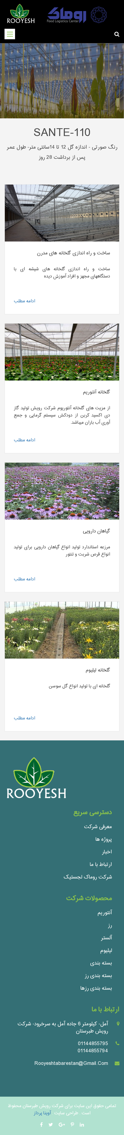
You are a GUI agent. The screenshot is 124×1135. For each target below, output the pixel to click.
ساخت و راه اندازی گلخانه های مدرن (73, 253)
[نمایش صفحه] (62, 213)
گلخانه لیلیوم (98, 670)
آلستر (106, 938)
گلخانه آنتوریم (96, 392)
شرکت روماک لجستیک (88, 877)
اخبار (107, 852)
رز (110, 925)
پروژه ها (103, 839)
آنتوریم (105, 912)
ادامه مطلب (24, 301)
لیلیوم (106, 950)
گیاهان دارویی (96, 531)
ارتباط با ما (101, 864)
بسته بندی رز (98, 975)
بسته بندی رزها (96, 988)
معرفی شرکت (98, 826)
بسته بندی (101, 963)
